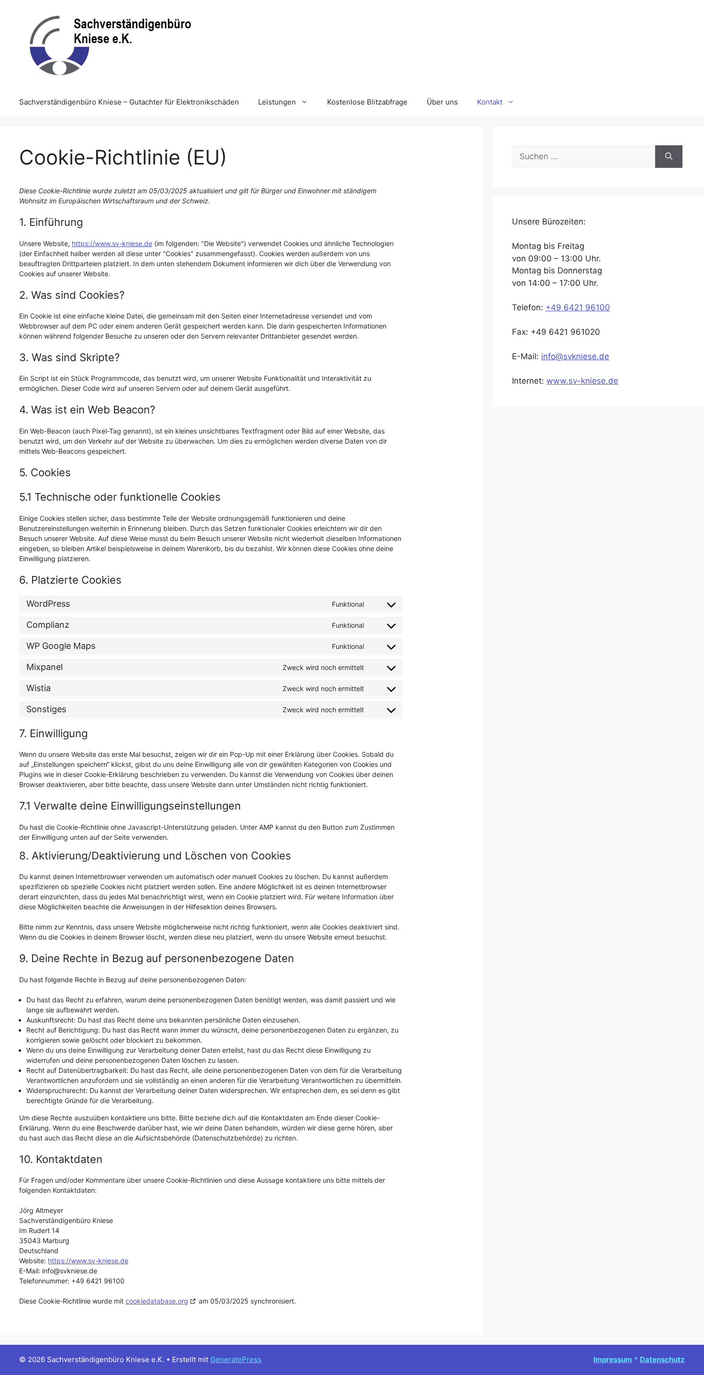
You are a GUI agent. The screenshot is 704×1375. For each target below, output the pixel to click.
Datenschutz (662, 1359)
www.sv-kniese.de (582, 381)
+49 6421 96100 (577, 307)
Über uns (442, 101)
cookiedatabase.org (156, 1301)
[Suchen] (668, 156)
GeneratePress (235, 1359)
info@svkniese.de (575, 356)
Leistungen (277, 101)
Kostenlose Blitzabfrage (367, 101)
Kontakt (489, 101)
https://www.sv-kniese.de (112, 243)
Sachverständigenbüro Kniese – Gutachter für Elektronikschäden (129, 101)
